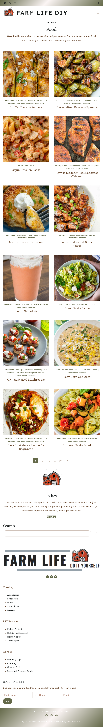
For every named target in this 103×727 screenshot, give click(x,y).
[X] (10, 3)
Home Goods (14, 637)
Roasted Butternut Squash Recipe (77, 243)
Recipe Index (49, 711)
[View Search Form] (98, 3)
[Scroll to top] (97, 717)
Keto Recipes (87, 166)
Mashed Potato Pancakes (26, 242)
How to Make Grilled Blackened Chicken (77, 174)
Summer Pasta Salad (77, 445)
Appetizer (9, 100)
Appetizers (13, 595)
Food (18, 100)
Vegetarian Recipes (81, 103)
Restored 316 (74, 721)
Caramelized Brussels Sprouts (77, 107)
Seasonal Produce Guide (20, 671)
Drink (17, 304)
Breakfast (21, 235)
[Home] (48, 22)
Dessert (11, 610)
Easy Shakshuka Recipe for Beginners (26, 447)
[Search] (96, 533)
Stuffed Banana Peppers (26, 107)
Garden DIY (13, 667)
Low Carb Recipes (25, 103)
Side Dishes (39, 235)
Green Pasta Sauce (77, 308)
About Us (51, 517)
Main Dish (39, 103)
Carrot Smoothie (25, 311)
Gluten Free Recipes (31, 100)
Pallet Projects (15, 629)
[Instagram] (15, 3)
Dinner (10, 602)
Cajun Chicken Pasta (26, 170)
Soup (95, 370)
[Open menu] (97, 13)
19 (60, 460)
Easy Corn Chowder (77, 377)
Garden (65, 711)
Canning (11, 663)
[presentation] (26, 74)
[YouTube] (56, 715)
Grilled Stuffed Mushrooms (26, 379)
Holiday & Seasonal (17, 633)
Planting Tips (14, 659)
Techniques (13, 640)
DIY (36, 711)
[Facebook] (5, 3)
